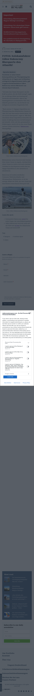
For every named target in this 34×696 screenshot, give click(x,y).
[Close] (30, 313)
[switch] (27, 346)
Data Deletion (7, 382)
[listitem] (17, 343)
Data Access (17, 382)
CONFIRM (10, 377)
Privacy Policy (26, 382)
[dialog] (17, 348)
